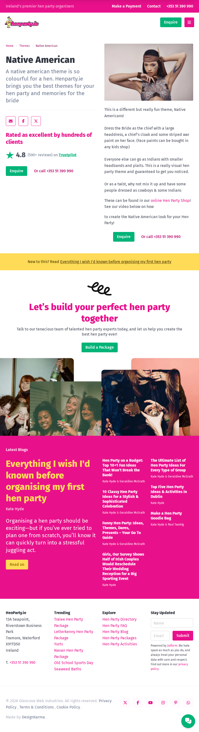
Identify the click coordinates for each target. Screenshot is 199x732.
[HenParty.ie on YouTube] (150, 702)
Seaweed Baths (67, 669)
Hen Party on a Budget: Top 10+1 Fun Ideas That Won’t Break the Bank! (122, 467)
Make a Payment (126, 6)
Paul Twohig (176, 524)
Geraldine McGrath (132, 481)
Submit (182, 635)
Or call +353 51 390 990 (53, 171)
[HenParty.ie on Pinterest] (176, 702)
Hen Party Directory (119, 619)
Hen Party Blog (115, 631)
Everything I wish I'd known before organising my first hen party (115, 261)
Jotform (172, 645)
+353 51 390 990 (179, 6)
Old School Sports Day (73, 662)
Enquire (171, 22)
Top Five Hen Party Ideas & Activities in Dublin (169, 492)
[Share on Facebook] (23, 121)
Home (10, 46)
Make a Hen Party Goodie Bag (166, 515)
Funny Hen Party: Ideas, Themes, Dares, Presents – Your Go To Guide (123, 530)
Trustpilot (67, 155)
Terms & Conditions (36, 707)
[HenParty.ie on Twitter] (125, 702)
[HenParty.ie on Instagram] (163, 702)
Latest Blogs (17, 449)
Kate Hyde (15, 509)
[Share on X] (36, 121)
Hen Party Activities (119, 644)
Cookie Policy (68, 707)
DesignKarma (33, 717)
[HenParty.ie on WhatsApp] (188, 702)
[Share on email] (11, 121)
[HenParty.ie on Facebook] (138, 702)
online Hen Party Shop (170, 200)
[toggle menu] (189, 22)
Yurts (58, 644)
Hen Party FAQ (114, 625)
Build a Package (99, 347)
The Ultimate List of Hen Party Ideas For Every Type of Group (168, 465)
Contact (154, 6)
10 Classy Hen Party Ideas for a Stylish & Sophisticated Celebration (120, 499)
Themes (24, 46)
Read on (17, 564)
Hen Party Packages (119, 638)
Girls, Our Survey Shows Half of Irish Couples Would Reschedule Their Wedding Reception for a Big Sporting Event (123, 566)
